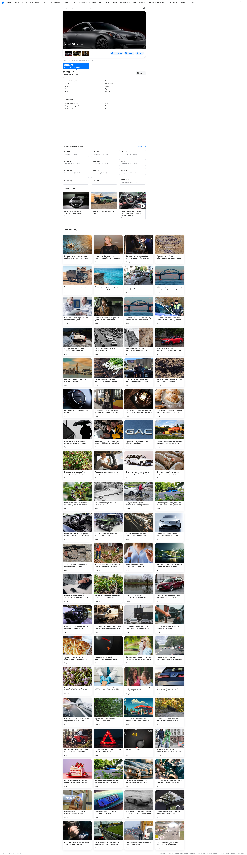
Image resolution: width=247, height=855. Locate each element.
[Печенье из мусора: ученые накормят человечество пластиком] (77, 804)
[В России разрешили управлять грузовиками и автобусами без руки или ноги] (169, 496)
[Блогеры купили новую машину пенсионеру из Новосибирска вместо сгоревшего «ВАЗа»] (138, 465)
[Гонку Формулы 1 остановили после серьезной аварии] (169, 835)
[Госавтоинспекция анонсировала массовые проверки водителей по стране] (169, 311)
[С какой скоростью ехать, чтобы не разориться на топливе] (77, 712)
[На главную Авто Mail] (7, 2)
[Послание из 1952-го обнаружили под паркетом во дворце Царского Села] (169, 249)
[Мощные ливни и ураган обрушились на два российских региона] (138, 496)
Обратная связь (201, 853)
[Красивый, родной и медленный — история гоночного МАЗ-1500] (138, 804)
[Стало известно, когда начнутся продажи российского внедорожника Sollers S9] (77, 619)
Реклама (18, 853)
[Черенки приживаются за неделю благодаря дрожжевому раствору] (108, 588)
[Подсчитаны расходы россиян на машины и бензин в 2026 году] (169, 773)
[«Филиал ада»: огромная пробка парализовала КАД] (138, 835)
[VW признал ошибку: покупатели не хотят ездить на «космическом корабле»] (77, 527)
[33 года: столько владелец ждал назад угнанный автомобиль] (138, 372)
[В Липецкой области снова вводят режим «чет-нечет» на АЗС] (138, 712)
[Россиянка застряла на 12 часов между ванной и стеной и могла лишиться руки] (108, 681)
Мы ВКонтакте (162, 853)
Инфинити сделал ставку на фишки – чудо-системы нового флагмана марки (132, 213)
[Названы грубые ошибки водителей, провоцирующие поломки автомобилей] (108, 650)
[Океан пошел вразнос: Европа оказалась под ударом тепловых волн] (108, 280)
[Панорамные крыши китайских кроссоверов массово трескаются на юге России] (169, 804)
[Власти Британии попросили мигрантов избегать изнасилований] (77, 372)
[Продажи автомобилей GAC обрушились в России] (138, 434)
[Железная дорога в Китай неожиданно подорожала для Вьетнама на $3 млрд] (138, 527)
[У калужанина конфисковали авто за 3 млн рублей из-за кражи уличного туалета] (77, 342)
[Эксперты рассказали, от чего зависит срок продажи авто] (138, 773)
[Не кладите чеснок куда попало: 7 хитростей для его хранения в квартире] (77, 681)
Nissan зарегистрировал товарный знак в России (73, 212)
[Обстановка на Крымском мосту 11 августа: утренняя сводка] (169, 280)
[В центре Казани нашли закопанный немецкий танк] (138, 342)
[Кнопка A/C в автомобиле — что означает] (77, 403)
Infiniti (79, 8)
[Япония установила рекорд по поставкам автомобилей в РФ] (138, 619)
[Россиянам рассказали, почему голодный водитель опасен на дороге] (108, 465)
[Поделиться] (144, 8)
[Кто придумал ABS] (138, 743)
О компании (11, 853)
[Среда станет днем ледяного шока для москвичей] (108, 712)
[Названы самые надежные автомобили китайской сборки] (169, 342)
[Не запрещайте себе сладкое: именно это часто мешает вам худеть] (77, 773)
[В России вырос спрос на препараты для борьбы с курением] (138, 557)
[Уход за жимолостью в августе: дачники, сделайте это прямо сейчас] (77, 496)
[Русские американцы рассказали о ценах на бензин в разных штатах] (169, 557)
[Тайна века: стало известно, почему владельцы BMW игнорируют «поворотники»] (169, 681)
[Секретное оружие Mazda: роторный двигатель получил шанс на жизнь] (169, 527)
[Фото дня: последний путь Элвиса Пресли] (108, 342)
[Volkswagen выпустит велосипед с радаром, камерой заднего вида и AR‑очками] (77, 743)
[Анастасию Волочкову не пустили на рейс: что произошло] (108, 249)
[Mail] (3, 2)
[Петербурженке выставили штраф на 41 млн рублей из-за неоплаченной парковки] (138, 280)
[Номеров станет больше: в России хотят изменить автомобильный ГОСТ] (108, 804)
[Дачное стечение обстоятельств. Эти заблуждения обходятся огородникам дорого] (108, 557)
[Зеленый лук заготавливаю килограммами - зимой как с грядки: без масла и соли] (108, 372)
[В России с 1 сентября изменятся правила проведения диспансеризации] (77, 311)
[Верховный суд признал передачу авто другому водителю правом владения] (138, 403)
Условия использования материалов (185, 853)
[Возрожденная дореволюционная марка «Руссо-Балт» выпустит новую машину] (108, 619)
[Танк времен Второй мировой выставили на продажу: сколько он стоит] (77, 557)
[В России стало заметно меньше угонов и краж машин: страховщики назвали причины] (77, 835)
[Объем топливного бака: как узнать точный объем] (169, 619)
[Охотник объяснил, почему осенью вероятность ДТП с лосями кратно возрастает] (169, 712)
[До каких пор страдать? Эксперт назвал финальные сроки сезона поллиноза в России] (138, 650)
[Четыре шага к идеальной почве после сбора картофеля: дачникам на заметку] (169, 372)
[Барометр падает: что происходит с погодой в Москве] (169, 743)
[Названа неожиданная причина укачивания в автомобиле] (108, 311)
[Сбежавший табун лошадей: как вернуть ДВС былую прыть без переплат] (108, 434)
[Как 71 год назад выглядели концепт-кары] (108, 496)
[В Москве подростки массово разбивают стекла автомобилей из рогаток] (77, 249)
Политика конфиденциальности (235, 853)
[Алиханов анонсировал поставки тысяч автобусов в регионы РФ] (108, 773)
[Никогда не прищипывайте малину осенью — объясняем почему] (77, 465)
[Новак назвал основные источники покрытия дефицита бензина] (169, 650)
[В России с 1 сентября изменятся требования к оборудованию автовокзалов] (108, 403)
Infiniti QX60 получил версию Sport (103, 212)
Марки (72, 8)
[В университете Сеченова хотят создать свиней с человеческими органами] (169, 465)
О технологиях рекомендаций (215, 853)
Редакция (170, 853)
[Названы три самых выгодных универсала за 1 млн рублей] (169, 588)
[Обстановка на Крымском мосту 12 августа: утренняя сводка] (138, 311)
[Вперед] (143, 206)
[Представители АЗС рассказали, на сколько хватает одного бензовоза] (169, 434)
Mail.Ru (4, 853)
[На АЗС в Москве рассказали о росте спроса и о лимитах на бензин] (108, 835)
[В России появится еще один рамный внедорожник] (108, 527)
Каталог (65, 8)
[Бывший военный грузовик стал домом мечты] (77, 280)
